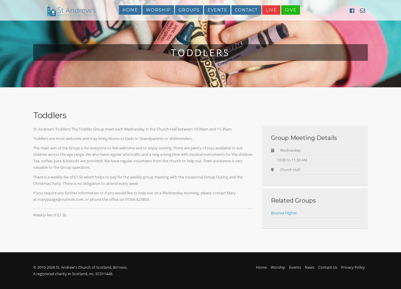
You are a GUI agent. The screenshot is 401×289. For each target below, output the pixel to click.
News (309, 267)
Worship (158, 10)
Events (217, 10)
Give (290, 10)
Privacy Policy (353, 267)
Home (130, 10)
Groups (189, 10)
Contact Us (327, 267)
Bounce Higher (284, 213)
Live (271, 10)
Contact (246, 10)
